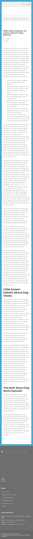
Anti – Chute (6, 492)
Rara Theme (20, 535)
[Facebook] (3, 480)
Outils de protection (8, 501)
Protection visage (7, 503)
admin (7, 41)
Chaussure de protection (9, 495)
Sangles (4, 506)
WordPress (4, 537)
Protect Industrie (15, 534)
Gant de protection (7, 498)
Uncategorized (7, 38)
